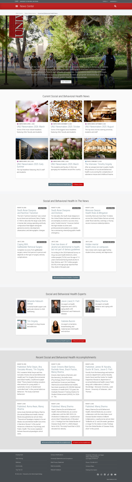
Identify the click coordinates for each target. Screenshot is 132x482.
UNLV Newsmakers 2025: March (66, 158)
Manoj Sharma (100, 307)
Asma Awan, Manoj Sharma (32, 418)
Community (19, 466)
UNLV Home (19, 13)
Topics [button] (105, 1)
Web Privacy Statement (57, 462)
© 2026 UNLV (18, 474)
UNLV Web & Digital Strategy (35, 474)
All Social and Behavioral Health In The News (66, 277)
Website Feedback (56, 470)
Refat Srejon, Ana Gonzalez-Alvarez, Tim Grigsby (32, 380)
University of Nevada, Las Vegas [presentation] (29, 1)
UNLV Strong (19, 458)
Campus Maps (90, 466)
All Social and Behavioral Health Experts (59, 341)
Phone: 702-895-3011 (92, 462)
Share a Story (79, 184)
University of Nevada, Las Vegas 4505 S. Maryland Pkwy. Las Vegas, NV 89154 (95, 456)
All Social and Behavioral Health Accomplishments (56, 442)
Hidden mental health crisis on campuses (100, 255)
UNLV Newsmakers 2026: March (32, 118)
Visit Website (66, 82)
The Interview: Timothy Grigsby (100, 158)
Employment (19, 455)
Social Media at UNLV (112, 479)
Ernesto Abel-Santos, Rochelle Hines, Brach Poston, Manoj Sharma (66, 380)
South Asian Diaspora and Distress (66, 221)
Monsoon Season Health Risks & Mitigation (100, 221)
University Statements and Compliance (61, 458)
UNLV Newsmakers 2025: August (100, 118)
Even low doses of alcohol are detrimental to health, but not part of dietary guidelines (66, 255)
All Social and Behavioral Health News (60, 184)
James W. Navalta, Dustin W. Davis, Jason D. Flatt (100, 380)
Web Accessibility (56, 466)
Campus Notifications (57, 455)
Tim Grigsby (32, 326)
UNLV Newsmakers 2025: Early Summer (32, 158)
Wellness (18, 462)
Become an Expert (79, 341)
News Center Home (30, 13)
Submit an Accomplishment (82, 442)
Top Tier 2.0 (19, 470)
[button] (16, 6)
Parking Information (91, 470)
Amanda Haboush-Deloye (32, 307)
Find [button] (115, 6)
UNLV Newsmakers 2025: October (66, 118)
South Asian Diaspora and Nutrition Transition (32, 221)
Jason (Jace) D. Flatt (66, 307)
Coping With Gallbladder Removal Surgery (32, 255)
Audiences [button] (113, 1)
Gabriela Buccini (66, 326)
